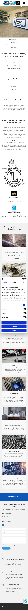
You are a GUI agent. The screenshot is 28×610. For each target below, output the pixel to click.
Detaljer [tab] (14, 282)
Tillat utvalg (14, 326)
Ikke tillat (14, 330)
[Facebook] (3, 525)
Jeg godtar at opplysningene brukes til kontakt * (14, 545)
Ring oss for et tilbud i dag (14, 66)
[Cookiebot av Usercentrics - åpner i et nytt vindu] (21, 279)
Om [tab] (23, 282)
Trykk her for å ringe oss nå (14, 68)
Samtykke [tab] (5, 282)
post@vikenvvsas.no (14, 39)
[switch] (25, 309)
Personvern (19, 606)
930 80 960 (14, 42)
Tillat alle (14, 322)
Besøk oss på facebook (14, 496)
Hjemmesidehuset (11, 606)
